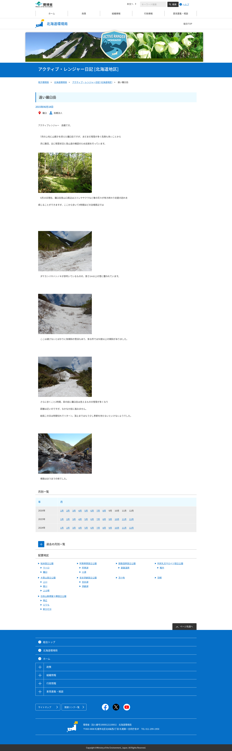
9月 (110, 519)
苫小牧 (121, 577)
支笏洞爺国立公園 (88, 577)
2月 (68, 510)
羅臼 (45, 572)
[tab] (41, 544)
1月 (62, 510)
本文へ (130, 4)
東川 (45, 586)
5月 (86, 510)
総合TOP (188, 23)
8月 (104, 510)
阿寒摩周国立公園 (88, 563)
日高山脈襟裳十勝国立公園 (53, 596)
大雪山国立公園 (48, 577)
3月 (74, 510)
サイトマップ (44, 707)
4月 (80, 510)
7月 (98, 510)
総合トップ (49, 642)
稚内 (162, 567)
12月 (131, 519)
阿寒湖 (85, 567)
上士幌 (46, 590)
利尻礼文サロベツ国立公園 (170, 563)
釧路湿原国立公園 (127, 563)
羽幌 (159, 577)
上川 (45, 581)
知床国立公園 (47, 563)
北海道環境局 (60, 82)
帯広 (45, 600)
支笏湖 (85, 581)
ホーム (51, 13)
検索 (174, 4)
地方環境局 (43, 82)
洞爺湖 (85, 586)
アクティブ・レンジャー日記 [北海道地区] (92, 82)
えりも (46, 604)
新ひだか (47, 609)
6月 (92, 510)
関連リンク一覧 (71, 707)
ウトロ (46, 567)
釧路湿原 (125, 567)
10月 (117, 519)
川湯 (84, 572)
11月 (124, 519)
